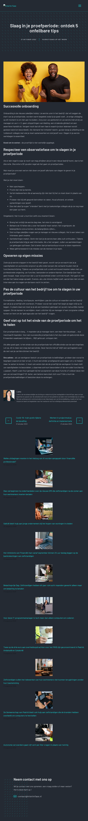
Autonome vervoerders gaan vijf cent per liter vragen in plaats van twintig (35, 745)
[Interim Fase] (9, 5)
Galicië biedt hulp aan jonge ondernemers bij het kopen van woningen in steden (38, 523)
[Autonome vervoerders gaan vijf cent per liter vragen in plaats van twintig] (44, 739)
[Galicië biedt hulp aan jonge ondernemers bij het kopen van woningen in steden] (44, 518)
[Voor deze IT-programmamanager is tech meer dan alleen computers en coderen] (44, 612)
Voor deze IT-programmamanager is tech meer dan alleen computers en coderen (38, 618)
